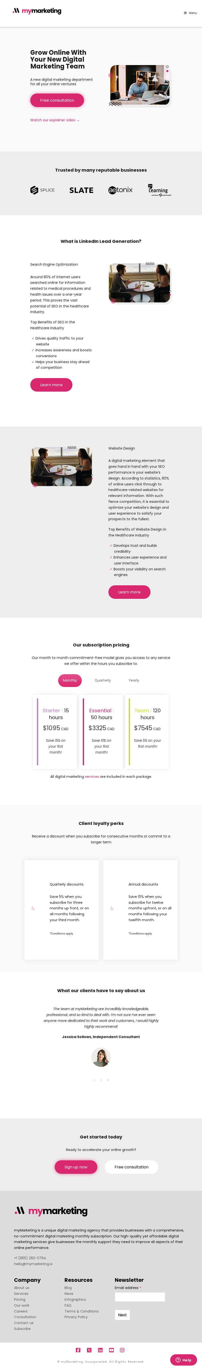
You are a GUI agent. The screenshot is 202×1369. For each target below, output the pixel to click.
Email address (128, 1287)
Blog (68, 1287)
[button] (197, 4)
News (69, 1293)
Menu (193, 13)
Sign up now (76, 1167)
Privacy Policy (76, 1316)
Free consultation (57, 100)
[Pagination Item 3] (108, 1080)
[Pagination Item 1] (94, 1080)
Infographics (75, 1299)
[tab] (70, 680)
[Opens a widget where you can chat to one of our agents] (183, 1360)
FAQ (68, 1305)
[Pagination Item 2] (101, 1080)
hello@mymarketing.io (33, 1263)
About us (21, 1287)
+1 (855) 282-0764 (30, 1258)
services (92, 776)
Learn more (51, 385)
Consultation (25, 1316)
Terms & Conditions (82, 1311)
